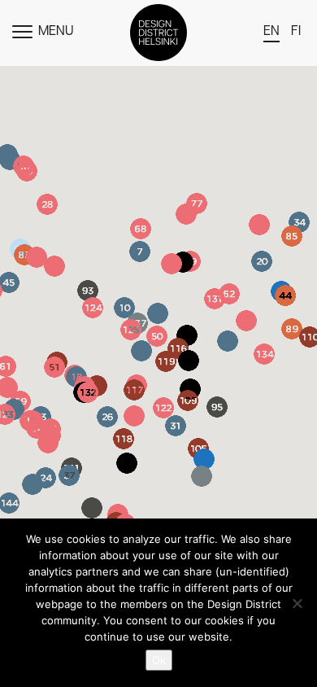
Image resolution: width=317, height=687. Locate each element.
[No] (297, 603)
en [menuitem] (271, 32)
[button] (259, 225)
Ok (159, 660)
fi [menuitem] (296, 32)
